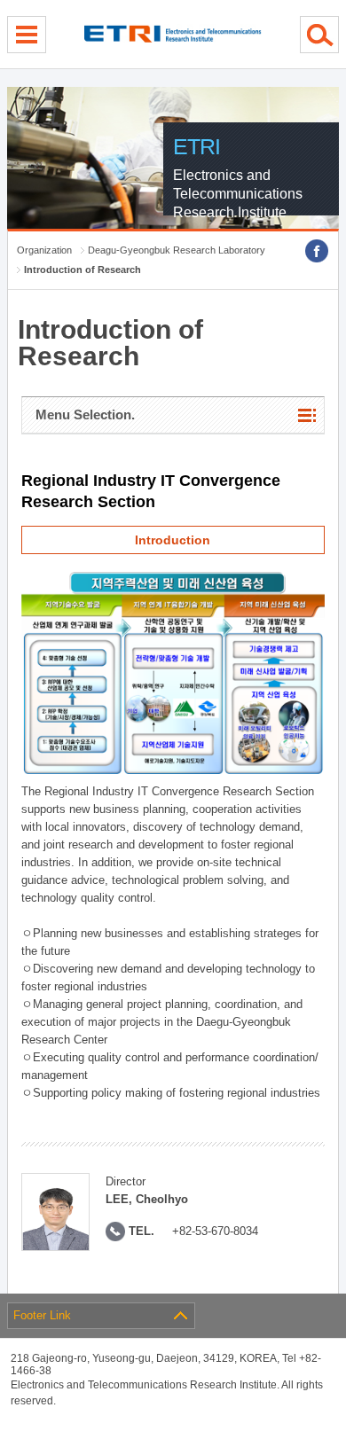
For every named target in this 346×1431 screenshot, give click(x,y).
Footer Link (42, 1315)
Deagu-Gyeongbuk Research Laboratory (176, 250)
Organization (44, 250)
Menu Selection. (85, 414)
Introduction (172, 540)
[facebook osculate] (316, 250)
